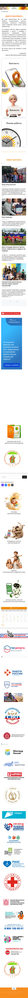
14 (17, 616)
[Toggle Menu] (26, 5)
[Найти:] (11, 477)
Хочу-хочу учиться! (9, 185)
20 (14, 619)
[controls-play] (12, 485)
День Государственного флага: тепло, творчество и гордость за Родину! (13, 249)
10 (3, 616)
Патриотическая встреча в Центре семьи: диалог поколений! (11, 284)
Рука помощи (7, 217)
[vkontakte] (6, 485)
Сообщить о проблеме (12, 365)
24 (3, 621)
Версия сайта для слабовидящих (12, 313)
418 (17, 302)
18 (6, 619)
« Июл (2, 625)
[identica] (2, 485)
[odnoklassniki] (9, 485)
